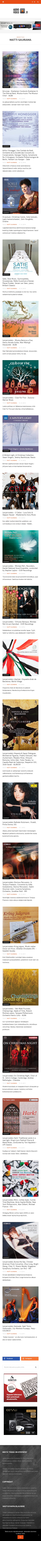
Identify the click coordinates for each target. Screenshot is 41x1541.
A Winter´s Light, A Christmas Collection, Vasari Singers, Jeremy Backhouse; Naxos (18, 456)
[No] (39, 1535)
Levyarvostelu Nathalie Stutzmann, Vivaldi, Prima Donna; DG (19, 823)
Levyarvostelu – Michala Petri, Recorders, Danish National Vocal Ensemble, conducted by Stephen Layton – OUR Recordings (20, 568)
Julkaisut (6, 87)
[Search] (38, 2)
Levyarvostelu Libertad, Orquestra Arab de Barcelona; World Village (19, 680)
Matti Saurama (12, 98)
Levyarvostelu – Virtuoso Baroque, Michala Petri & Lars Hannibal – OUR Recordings (19, 622)
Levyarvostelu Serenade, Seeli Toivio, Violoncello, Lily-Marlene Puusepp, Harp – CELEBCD (19, 1328)
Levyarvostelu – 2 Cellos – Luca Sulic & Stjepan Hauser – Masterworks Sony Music (19, 513)
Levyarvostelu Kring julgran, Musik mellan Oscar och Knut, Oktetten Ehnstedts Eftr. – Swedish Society (19, 948)
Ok (20, 1537)
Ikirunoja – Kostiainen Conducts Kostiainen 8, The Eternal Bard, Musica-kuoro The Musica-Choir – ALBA (20, 93)
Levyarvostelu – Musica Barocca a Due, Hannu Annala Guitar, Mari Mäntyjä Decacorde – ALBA (17, 342)
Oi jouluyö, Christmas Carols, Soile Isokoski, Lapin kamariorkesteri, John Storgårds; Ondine (20, 219)
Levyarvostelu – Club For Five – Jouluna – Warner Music (18, 398)
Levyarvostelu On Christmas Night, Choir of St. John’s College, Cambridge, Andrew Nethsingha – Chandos (19, 1077)
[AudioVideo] (20, 10)
